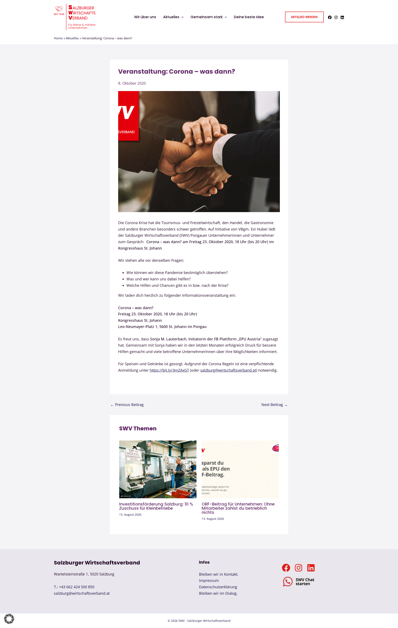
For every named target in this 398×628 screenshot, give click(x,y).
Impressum (209, 580)
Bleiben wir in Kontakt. (218, 574)
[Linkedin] (342, 17)
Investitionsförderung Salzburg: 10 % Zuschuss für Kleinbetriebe (156, 506)
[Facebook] (330, 17)
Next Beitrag (274, 404)
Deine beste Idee (249, 16)
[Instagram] (336, 17)
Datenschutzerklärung (218, 586)
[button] (181, 17)
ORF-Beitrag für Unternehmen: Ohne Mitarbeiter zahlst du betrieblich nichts (238, 508)
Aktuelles (171, 16)
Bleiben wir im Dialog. (218, 593)
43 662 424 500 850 (77, 586)
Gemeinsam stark (207, 16)
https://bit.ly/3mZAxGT (169, 370)
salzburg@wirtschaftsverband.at (228, 370)
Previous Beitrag (127, 404)
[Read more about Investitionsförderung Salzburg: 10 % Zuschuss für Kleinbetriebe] (158, 469)
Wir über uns (145, 16)
